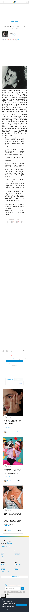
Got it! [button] (21, 605)
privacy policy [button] (5, 609)
